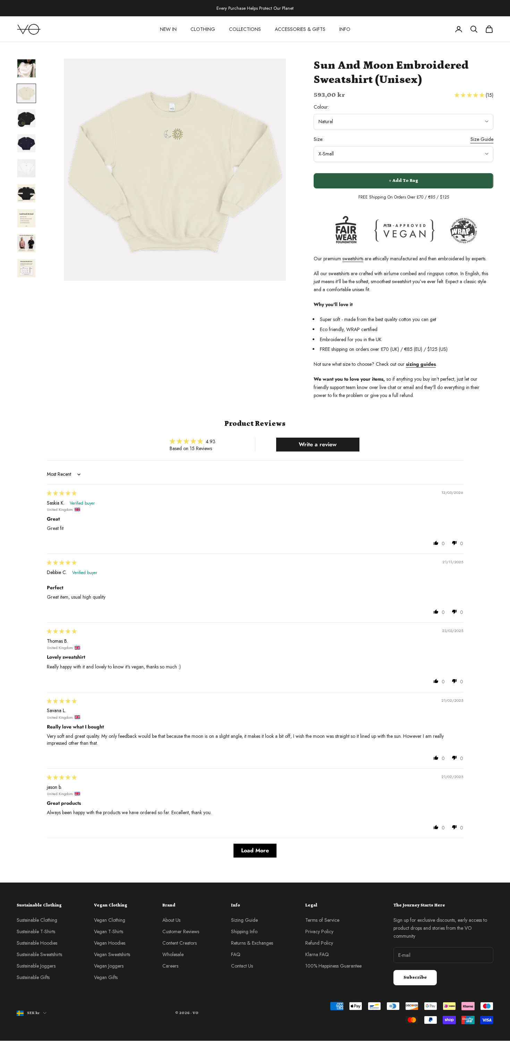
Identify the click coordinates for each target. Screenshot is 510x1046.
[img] (62, 493)
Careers (170, 965)
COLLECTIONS (245, 29)
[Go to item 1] (26, 68)
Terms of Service (322, 920)
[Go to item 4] (26, 143)
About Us (171, 920)
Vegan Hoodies (109, 942)
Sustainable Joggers (36, 965)
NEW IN (168, 29)
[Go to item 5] (26, 168)
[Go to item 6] (26, 193)
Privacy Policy (319, 931)
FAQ (235, 954)
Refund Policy (319, 942)
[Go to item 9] (26, 268)
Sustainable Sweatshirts (39, 954)
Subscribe (415, 977)
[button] (470, 95)
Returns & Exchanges (252, 942)
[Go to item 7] (26, 218)
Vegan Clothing (109, 920)
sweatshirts (352, 258)
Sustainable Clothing (37, 920)
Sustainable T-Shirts (36, 931)
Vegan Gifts (106, 977)
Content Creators (179, 942)
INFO (344, 29)
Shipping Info (244, 931)
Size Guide (481, 139)
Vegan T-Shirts (108, 931)
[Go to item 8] (26, 243)
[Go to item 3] (26, 118)
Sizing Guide (244, 920)
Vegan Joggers (109, 965)
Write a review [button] (318, 444)
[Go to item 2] (26, 93)
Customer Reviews (180, 931)
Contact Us (242, 965)
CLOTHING (202, 29)
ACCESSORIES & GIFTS (300, 29)
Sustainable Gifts (33, 977)
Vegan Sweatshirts (112, 954)
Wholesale (173, 954)
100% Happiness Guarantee (333, 965)
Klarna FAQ (317, 954)
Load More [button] (255, 850)
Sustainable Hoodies (37, 942)
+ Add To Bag (403, 180)
